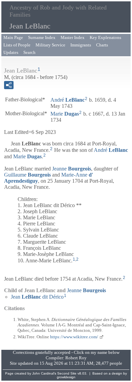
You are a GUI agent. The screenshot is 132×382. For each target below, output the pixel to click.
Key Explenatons (105, 37)
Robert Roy (76, 357)
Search (29, 52)
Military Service (50, 44)
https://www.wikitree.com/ (74, 336)
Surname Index (42, 37)
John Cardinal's (44, 373)
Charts (102, 44)
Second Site (66, 373)
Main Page (13, 37)
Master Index (73, 37)
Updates (10, 52)
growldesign (66, 377)
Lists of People (16, 44)
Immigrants (80, 44)
